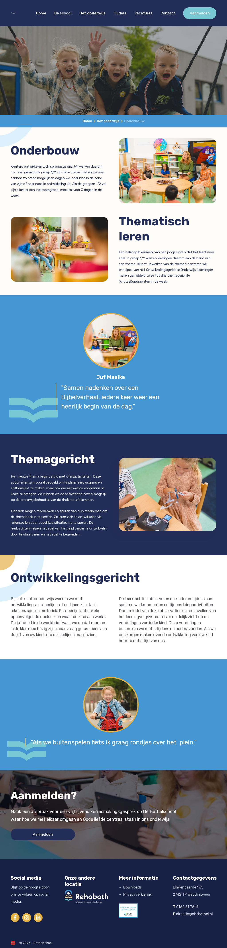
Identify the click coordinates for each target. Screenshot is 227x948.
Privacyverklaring (137, 894)
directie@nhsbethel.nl (194, 914)
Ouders (120, 13)
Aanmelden (200, 13)
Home (41, 13)
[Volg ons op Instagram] (26, 917)
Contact (167, 13)
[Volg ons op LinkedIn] (38, 917)
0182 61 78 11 (187, 907)
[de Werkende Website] (13, 943)
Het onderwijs (92, 13)
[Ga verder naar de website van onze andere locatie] (86, 896)
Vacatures (143, 13)
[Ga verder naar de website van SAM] (128, 910)
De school (62, 13)
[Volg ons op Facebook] (15, 917)
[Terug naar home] (13, 13)
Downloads (132, 887)
